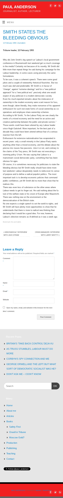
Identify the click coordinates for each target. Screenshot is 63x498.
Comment (5, 259)
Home (9, 405)
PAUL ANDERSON (19, 7)
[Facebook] (50, 6)
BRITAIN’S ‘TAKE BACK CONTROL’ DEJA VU (29, 343)
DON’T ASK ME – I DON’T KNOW (23, 374)
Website (5, 300)
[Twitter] (55, 6)
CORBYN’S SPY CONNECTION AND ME (27, 359)
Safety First (15, 426)
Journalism (21, 43)
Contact (10, 459)
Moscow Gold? (16, 437)
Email (5, 291)
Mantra (38, 490)
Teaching (10, 453)
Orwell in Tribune (17, 432)
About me (11, 410)
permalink (17, 222)
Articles (10, 416)
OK (54, 386)
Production (11, 442)
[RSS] (59, 6)
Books (9, 421)
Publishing (11, 448)
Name (5, 284)
